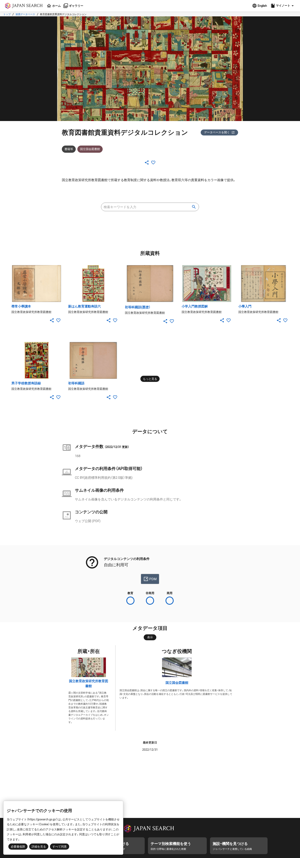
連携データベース (25, 14)
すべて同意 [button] (59, 846)
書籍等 (68, 149)
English (262, 5)
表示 (150, 637)
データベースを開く (217, 132)
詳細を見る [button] (39, 846)
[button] (282, 5)
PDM (153, 579)
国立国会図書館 (177, 683)
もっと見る (150, 378)
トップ (7, 14)
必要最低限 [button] (18, 846)
